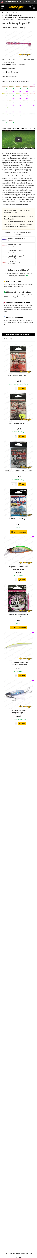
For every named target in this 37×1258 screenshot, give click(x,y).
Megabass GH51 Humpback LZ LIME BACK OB (18, 568)
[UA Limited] (5, 121)
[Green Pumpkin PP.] (32, 100)
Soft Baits (16, 13)
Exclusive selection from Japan (18, 303)
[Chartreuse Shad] (12, 93)
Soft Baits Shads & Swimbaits (11, 15)
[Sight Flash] (25, 114)
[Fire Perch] (12, 100)
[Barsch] (25, 86)
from (12, 2)
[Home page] (16, 7)
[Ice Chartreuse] (5, 107)
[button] (31, 128)
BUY (23, 388)
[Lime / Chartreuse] (12, 107)
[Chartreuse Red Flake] (5, 93)
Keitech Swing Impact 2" (26, 17)
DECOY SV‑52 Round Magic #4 (18, 519)
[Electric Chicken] (32, 93)
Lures (9, 13)
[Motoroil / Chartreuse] (18, 107)
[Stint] (32, 114)
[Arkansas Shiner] (5, 86)
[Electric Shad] (5, 100)
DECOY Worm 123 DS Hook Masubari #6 (16, 227)
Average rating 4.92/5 (14, 281)
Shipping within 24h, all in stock (18, 292)
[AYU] (12, 86)
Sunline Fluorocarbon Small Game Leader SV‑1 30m (18, 616)
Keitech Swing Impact (9, 17)
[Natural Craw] (25, 107)
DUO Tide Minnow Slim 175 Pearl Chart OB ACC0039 (18, 663)
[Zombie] (12, 121)
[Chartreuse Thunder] (18, 93)
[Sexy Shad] (18, 114)
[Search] (30, 7)
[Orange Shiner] (32, 107)
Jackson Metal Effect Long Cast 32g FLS (18, 711)
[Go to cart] (34, 7)
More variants (20, 532)
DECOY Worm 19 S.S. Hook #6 (22, 224)
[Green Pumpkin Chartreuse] (25, 100)
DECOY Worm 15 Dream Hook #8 (18, 375)
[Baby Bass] (18, 86)
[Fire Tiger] (18, 100)
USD (33, 2)
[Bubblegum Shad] (32, 86)
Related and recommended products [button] (16, 334)
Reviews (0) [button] (8, 339)
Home (4, 13)
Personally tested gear (14, 317)
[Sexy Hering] (12, 114)
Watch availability (10, 77)
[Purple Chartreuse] (5, 114)
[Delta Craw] (25, 93)
